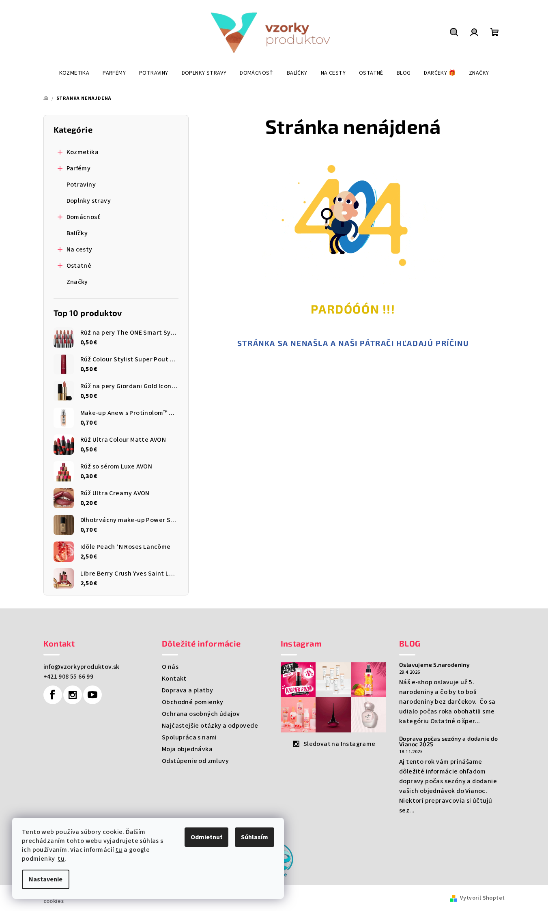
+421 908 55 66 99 (68, 676)
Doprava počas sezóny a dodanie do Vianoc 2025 (448, 741)
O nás (170, 666)
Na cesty (79, 249)
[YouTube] (92, 694)
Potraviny (81, 184)
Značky (77, 281)
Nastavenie (45, 879)
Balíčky (77, 233)
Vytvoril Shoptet (482, 898)
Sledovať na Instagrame (339, 743)
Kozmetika (83, 152)
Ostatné (79, 265)
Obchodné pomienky (192, 702)
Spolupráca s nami (189, 737)
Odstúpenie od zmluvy (195, 760)
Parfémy (79, 168)
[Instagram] (72, 694)
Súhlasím (254, 837)
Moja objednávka (187, 749)
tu (119, 849)
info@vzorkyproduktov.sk (81, 666)
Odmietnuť (206, 837)
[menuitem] (74, 73)
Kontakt (174, 678)
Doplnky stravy (89, 200)
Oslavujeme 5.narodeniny (434, 665)
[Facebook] (52, 694)
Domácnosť (83, 217)
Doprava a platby (187, 690)
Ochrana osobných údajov (201, 713)
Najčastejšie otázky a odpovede (210, 725)
